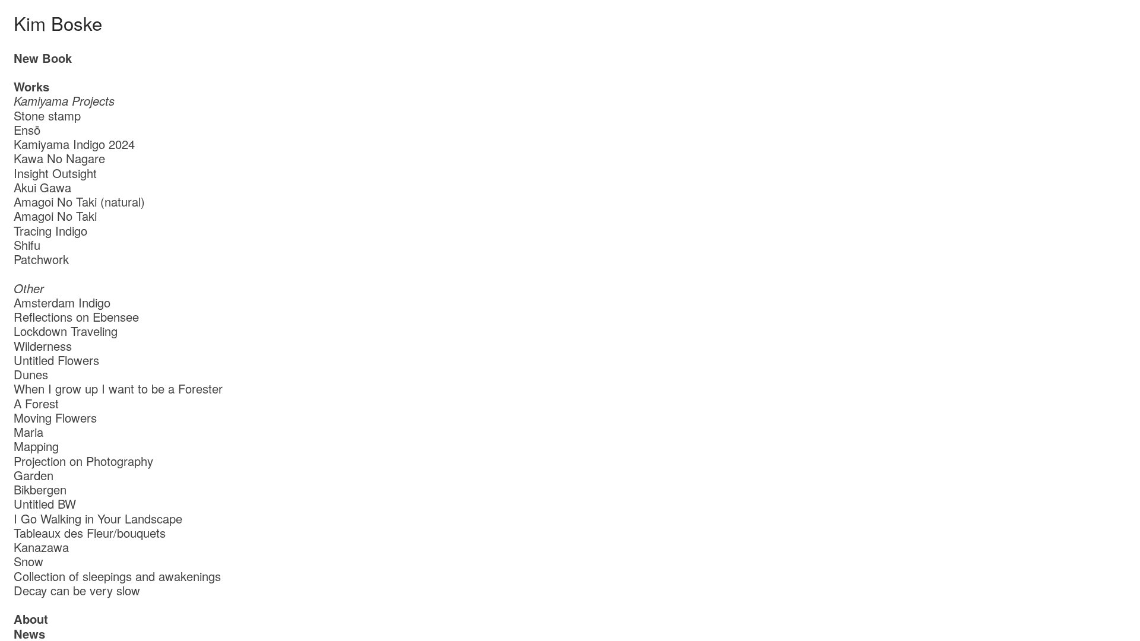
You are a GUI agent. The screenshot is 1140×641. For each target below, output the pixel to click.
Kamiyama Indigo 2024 (78, 144)
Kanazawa (41, 547)
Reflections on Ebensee (76, 316)
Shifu (27, 244)
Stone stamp (47, 115)
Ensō (27, 129)
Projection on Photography (83, 460)
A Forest (36, 403)
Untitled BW (45, 503)
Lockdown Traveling (66, 330)
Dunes (31, 374)
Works (31, 86)
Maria (28, 431)
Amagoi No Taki (55, 215)
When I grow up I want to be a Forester (118, 388)
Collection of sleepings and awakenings (117, 576)
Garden (33, 475)
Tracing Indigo (50, 230)
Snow (28, 561)
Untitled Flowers (56, 360)
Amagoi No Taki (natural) (79, 201)
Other (29, 288)
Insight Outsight (55, 173)
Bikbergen (40, 489)
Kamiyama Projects (64, 100)
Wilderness (43, 345)
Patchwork (41, 259)
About (31, 618)
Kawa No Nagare (59, 158)
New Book (43, 57)
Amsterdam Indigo (62, 302)
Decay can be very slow (77, 590)
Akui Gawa (42, 187)
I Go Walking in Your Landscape (98, 518)
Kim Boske (58, 22)
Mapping (36, 446)
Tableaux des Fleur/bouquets (90, 532)
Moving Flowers (55, 417)
